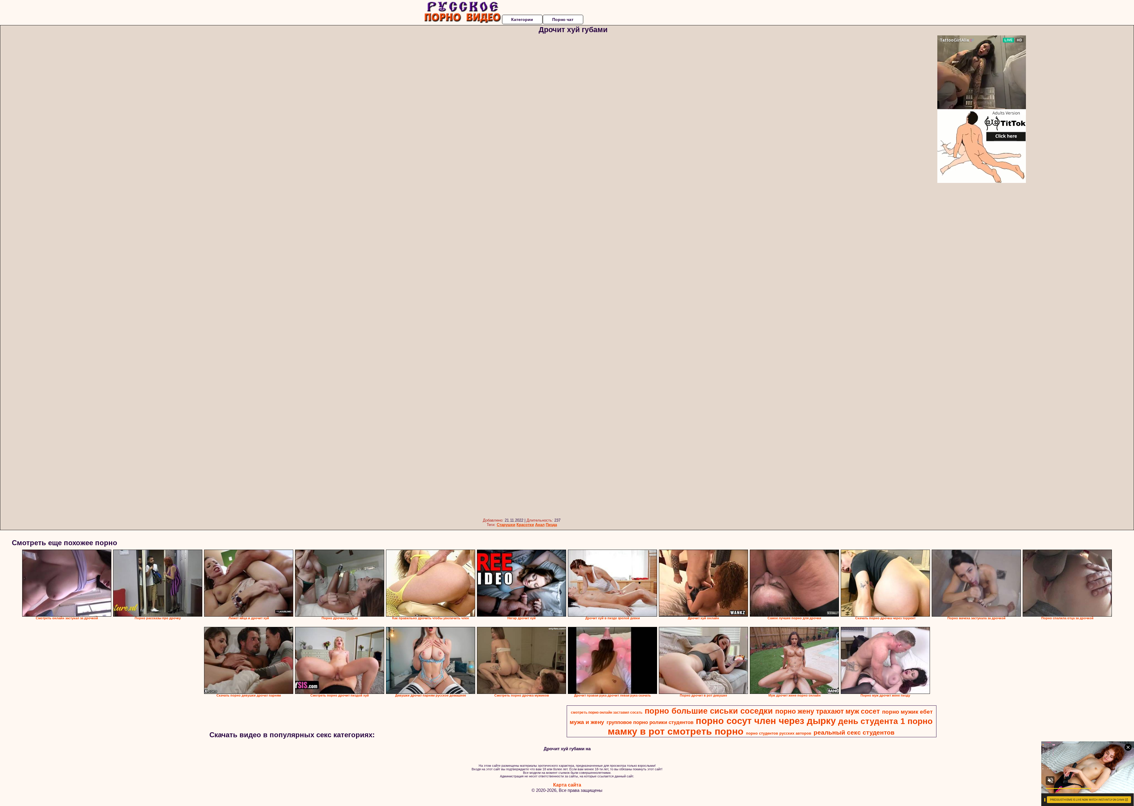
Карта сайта (567, 784)
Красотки (525, 524)
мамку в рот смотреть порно (676, 731)
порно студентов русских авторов (778, 733)
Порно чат (562, 19)
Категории (522, 19)
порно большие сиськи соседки (709, 711)
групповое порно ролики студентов (650, 722)
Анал (540, 524)
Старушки (506, 524)
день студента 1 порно (885, 721)
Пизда (551, 524)
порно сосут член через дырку (766, 721)
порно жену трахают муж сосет (827, 711)
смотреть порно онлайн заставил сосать (606, 712)
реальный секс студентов (854, 732)
